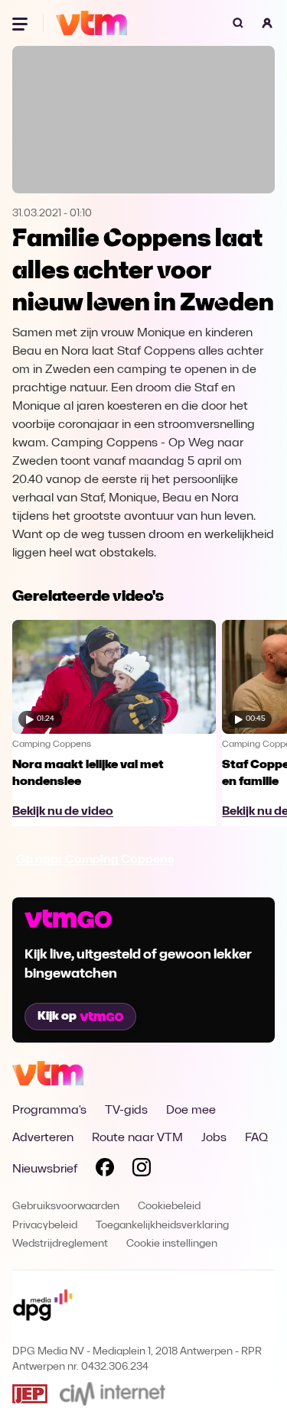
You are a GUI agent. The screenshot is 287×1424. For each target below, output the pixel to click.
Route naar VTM (137, 1138)
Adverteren (42, 1138)
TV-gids (126, 1110)
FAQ (256, 1138)
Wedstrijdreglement (60, 1244)
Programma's (49, 1110)
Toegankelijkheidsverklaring (162, 1225)
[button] (267, 23)
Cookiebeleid (169, 1206)
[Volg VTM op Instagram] (141, 1170)
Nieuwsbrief (44, 1169)
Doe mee (191, 1110)
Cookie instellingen (171, 1244)
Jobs (214, 1138)
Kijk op (57, 1016)
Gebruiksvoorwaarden (65, 1206)
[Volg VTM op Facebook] (105, 1170)
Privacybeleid (44, 1225)
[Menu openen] (21, 23)
